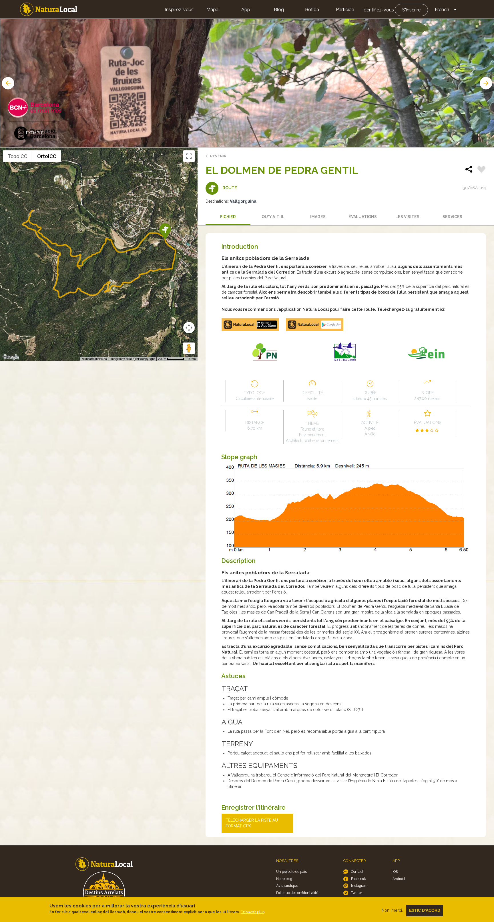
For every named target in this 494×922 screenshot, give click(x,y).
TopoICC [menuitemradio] (17, 156)
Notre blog (284, 879)
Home (48, 9)
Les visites (407, 216)
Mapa (212, 9)
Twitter (356, 893)
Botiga (312, 9)
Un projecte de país (291, 871)
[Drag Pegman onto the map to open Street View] (189, 348)
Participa (345, 9)
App (245, 9)
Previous (7, 83)
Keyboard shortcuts (94, 359)
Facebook (358, 879)
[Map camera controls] (189, 327)
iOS (395, 871)
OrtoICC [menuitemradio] (46, 156)
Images (318, 216)
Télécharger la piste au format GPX (252, 823)
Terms (192, 359)
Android (399, 879)
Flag (481, 170)
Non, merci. (392, 910)
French (442, 9)
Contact (357, 871)
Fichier (228, 216)
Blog (279, 9)
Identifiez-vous (378, 10)
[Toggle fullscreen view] (189, 156)
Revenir (218, 156)
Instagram (359, 885)
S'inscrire (411, 10)
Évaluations (362, 216)
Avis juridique (287, 885)
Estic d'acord (424, 910)
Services (452, 216)
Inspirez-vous (179, 9)
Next (486, 83)
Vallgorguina (243, 201)
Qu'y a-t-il (273, 216)
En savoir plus (252, 912)
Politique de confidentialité (297, 893)
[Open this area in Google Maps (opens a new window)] (10, 357)
